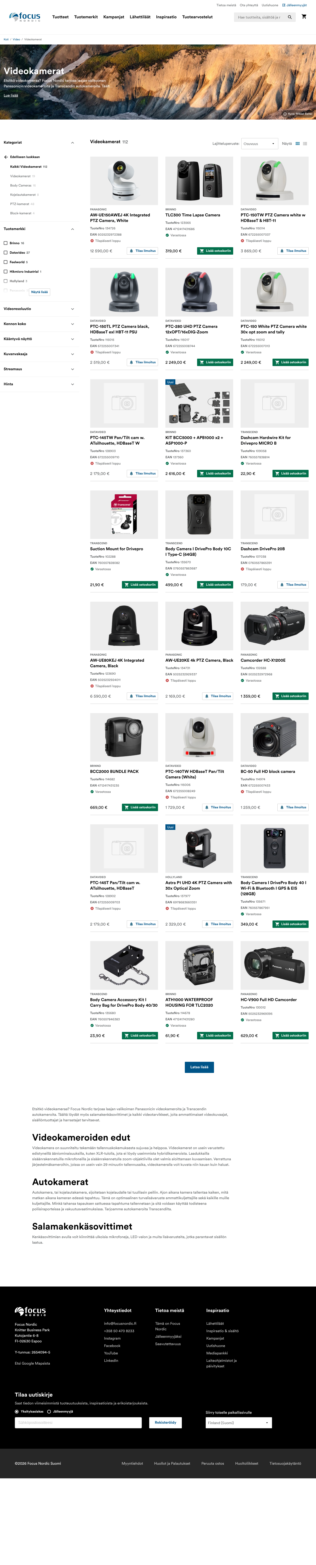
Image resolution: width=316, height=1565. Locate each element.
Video (16, 39)
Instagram (112, 1338)
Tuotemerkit (86, 17)
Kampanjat (113, 17)
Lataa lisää (199, 1067)
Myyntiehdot (132, 1463)
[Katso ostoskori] (304, 17)
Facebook (112, 1346)
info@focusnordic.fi (120, 1323)
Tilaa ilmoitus (146, 251)
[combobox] (265, 17)
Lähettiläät (140, 17)
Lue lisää (11, 95)
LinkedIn (111, 1360)
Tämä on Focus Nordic (167, 1326)
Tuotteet (60, 17)
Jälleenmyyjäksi (168, 1336)
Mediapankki (217, 1353)
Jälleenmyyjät (297, 5)
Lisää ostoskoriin (218, 251)
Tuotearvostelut (197, 17)
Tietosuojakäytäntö (285, 1463)
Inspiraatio (166, 17)
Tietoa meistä (226, 5)
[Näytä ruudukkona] (297, 143)
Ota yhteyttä (249, 5)
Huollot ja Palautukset (172, 1463)
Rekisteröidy (165, 1423)
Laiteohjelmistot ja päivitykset (221, 1363)
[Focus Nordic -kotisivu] (24, 17)
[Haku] (290, 17)
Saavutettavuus (168, 1344)
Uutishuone (270, 5)
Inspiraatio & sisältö (222, 1331)
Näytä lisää (39, 292)
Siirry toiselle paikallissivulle (229, 1412)
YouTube (111, 1353)
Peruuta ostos (212, 1463)
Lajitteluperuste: (226, 143)
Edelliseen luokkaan (25, 157)
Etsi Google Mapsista (32, 1363)
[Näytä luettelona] (305, 143)
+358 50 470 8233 (119, 1331)
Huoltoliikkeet (246, 1463)
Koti (6, 39)
